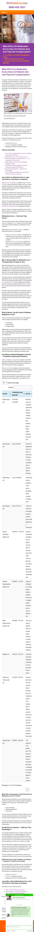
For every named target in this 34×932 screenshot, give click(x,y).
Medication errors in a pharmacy (14, 241)
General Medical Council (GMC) (10, 282)
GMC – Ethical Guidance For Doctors (15, 890)
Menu (4, 12)
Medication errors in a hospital (14, 234)
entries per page (13, 383)
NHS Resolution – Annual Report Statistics (17, 891)
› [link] (30, 790)
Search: (10, 387)
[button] (10, 394)
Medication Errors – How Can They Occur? (17, 157)
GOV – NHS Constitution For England (15, 893)
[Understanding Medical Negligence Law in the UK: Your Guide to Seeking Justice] (17, 3)
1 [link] (27, 790)
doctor (15, 223)
